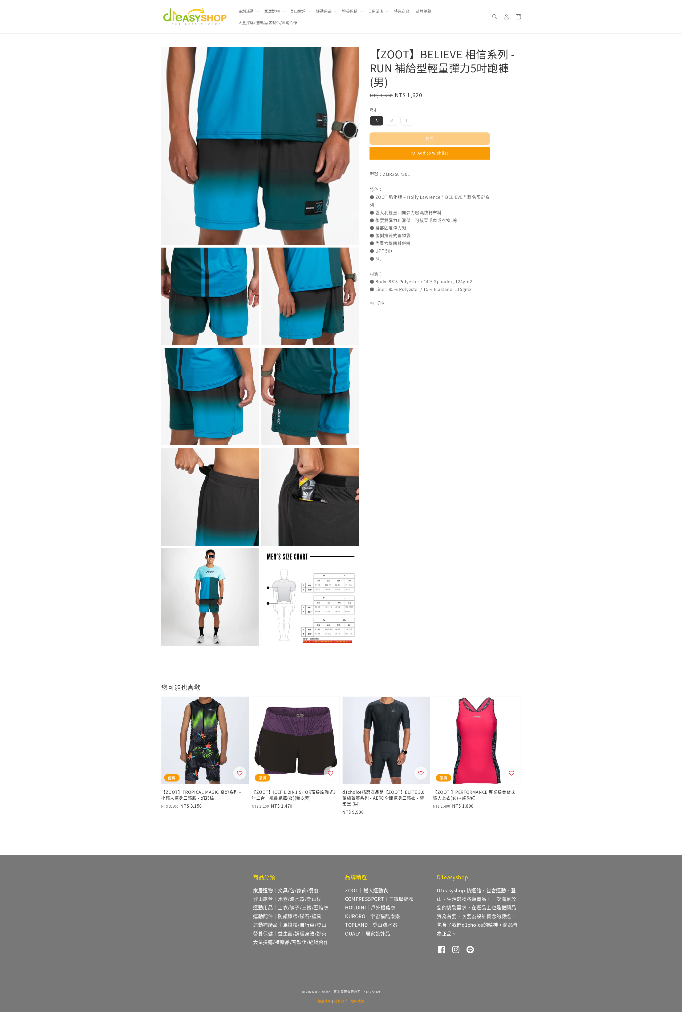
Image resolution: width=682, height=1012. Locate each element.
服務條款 (324, 1001)
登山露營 (298, 11)
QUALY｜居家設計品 (367, 933)
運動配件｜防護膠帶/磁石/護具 (287, 916)
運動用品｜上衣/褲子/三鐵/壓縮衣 (290, 907)
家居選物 (272, 11)
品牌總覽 (423, 11)
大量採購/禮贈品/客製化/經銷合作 (267, 22)
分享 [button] (381, 303)
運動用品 (324, 11)
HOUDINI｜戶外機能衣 (370, 907)
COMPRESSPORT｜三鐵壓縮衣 (379, 898)
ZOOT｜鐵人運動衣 (366, 890)
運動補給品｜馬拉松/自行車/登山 (290, 924)
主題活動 (246, 11)
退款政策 (357, 1001)
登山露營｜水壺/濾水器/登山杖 (287, 898)
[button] (495, 17)
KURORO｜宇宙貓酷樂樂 (372, 916)
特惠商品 (401, 11)
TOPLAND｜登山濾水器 (371, 924)
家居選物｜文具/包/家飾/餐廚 (286, 890)
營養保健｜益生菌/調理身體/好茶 (290, 933)
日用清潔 (376, 11)
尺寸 (373, 109)
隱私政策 (341, 1001)
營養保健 (350, 11)
